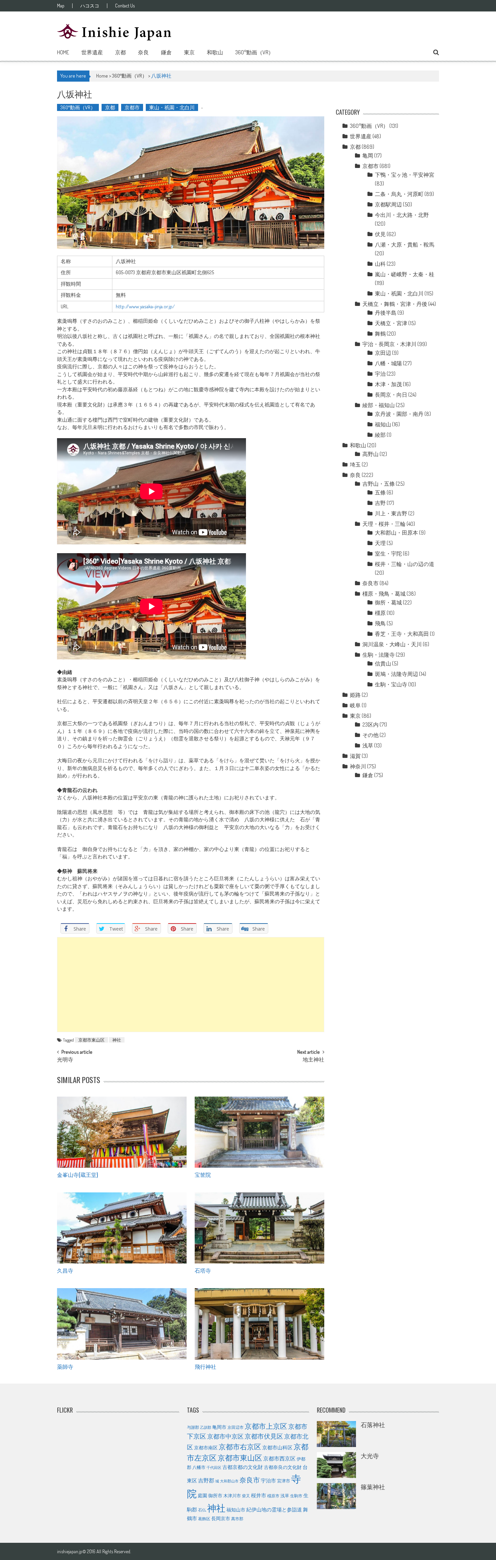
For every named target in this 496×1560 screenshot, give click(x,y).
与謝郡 (193, 1427)
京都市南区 (206, 1447)
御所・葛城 (388, 602)
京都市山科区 (277, 1447)
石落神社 (373, 1424)
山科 (380, 263)
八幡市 (198, 1467)
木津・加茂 (388, 384)
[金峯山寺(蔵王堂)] (122, 1132)
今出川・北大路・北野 (402, 214)
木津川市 (232, 1495)
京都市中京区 (225, 1436)
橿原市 (273, 1495)
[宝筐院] (259, 1132)
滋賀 (355, 756)
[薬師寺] (122, 1324)
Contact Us (125, 5)
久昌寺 (65, 1270)
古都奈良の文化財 (283, 1467)
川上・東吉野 (391, 513)
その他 (370, 735)
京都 (120, 52)
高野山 (370, 454)
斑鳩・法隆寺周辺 (396, 674)
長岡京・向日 (391, 394)
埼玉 (355, 464)
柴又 (246, 1495)
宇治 (380, 373)
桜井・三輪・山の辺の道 (404, 564)
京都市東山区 (91, 1040)
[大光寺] (336, 1465)
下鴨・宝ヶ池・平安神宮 (404, 174)
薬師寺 (65, 1366)
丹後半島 (385, 312)
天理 (380, 543)
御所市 (215, 1495)
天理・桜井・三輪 (384, 523)
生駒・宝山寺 (391, 684)
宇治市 (268, 1480)
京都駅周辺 (388, 204)
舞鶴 (380, 333)
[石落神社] (336, 1434)
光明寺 (65, 1060)
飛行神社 (205, 1366)
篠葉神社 (373, 1487)
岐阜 (355, 705)
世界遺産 (92, 52)
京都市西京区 (279, 1458)
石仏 (202, 1509)
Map (60, 5)
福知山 (383, 424)
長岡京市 (220, 1518)
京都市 (132, 107)
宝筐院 (203, 1174)
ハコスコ (89, 5)
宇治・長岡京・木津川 (389, 344)
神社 (116, 1040)
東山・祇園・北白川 (172, 107)
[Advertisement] (190, 984)
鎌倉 (166, 52)
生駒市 (296, 1495)
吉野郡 (206, 1480)
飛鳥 (380, 623)
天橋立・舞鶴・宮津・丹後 (394, 304)
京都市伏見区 (264, 1436)
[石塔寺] (259, 1228)
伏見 (380, 234)
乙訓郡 (205, 1427)
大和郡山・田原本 (396, 532)
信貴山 (383, 663)
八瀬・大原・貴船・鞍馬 (404, 244)
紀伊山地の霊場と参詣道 (274, 1509)
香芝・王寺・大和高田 (402, 633)
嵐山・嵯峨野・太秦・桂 (404, 274)
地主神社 (313, 1060)
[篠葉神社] (336, 1496)
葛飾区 (204, 1518)
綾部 (380, 434)
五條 (380, 492)
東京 (189, 52)
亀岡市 (219, 1427)
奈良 (143, 52)
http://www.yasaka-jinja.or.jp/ (145, 306)
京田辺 (383, 352)
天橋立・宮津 (391, 323)
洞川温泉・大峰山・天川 (392, 644)
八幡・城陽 (388, 363)
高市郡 (237, 1518)
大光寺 (370, 1455)
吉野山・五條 (378, 483)
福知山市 (235, 1509)
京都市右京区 (240, 1446)
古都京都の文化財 (242, 1467)
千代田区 (213, 1467)
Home (63, 52)
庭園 (202, 1495)
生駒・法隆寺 (378, 654)
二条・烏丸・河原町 (399, 194)
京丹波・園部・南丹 (399, 413)
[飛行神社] (259, 1324)
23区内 (370, 724)
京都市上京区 (266, 1426)
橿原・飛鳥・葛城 (384, 593)
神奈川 (358, 766)
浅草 (367, 745)
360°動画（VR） (254, 52)
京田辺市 (235, 1427)
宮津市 (283, 1480)
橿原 (380, 612)
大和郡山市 (229, 1481)
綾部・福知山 (378, 405)
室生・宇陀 (388, 553)
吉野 (380, 503)
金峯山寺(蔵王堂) (77, 1174)
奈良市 (370, 583)
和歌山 (215, 52)
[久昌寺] (122, 1228)
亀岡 (367, 155)
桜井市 (258, 1495)
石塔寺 (203, 1270)
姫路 (355, 694)
